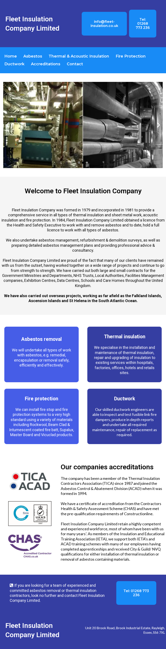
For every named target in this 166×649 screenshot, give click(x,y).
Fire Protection (131, 56)
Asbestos (32, 56)
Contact (75, 64)
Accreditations (45, 64)
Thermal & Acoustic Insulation (79, 56)
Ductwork (14, 64)
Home (10, 56)
